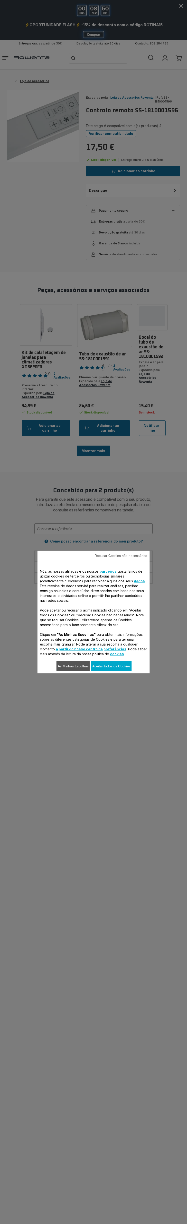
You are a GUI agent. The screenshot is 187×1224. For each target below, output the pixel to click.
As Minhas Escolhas (73, 666)
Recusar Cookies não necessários (120, 556)
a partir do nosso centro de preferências (91, 649)
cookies (117, 654)
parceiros (108, 571)
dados (139, 581)
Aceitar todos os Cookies (111, 666)
